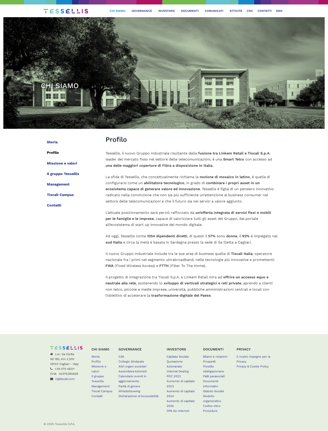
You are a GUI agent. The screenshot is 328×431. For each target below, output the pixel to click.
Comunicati (214, 10)
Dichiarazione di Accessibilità (138, 396)
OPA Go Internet (178, 410)
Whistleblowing (129, 391)
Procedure (210, 410)
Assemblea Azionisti (132, 371)
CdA (121, 356)
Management (58, 184)
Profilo (53, 152)
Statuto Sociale (213, 391)
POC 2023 (174, 376)
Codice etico (211, 406)
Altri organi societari (132, 366)
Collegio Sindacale (131, 361)
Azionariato (174, 366)
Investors (166, 10)
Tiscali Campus (60, 195)
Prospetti (209, 361)
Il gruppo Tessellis (63, 174)
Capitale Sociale (178, 356)
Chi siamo (117, 10)
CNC (250, 10)
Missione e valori (62, 163)
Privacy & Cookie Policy (253, 366)
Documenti (190, 10)
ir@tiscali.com (65, 379)
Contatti (264, 10)
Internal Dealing (178, 371)
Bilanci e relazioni (215, 356)
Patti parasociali (214, 376)
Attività (236, 10)
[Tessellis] (66, 11)
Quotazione (175, 361)
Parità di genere (129, 386)
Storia (52, 142)
